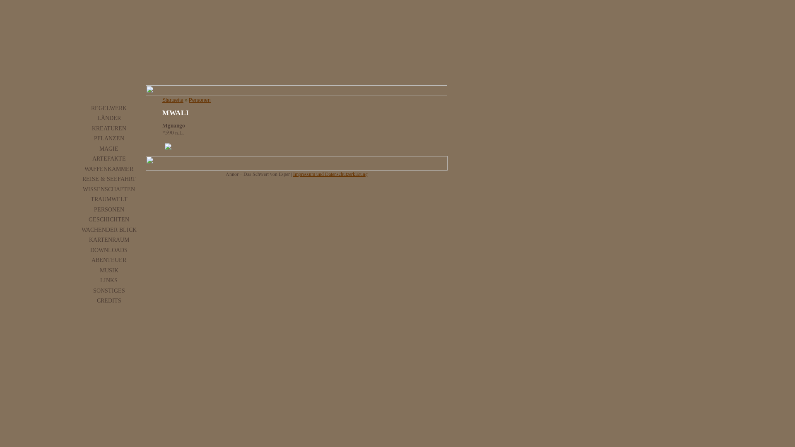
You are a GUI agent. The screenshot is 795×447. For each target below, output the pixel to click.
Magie (108, 148)
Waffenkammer (108, 169)
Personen (109, 209)
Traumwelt (109, 199)
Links (109, 280)
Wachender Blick (109, 229)
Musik (109, 270)
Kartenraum (109, 239)
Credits (109, 300)
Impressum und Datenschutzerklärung (330, 174)
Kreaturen (109, 128)
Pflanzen (109, 138)
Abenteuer (109, 260)
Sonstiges (109, 290)
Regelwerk (109, 108)
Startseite (172, 100)
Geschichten (109, 219)
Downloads (109, 250)
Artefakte (109, 158)
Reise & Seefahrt (109, 178)
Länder (109, 118)
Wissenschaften (109, 189)
